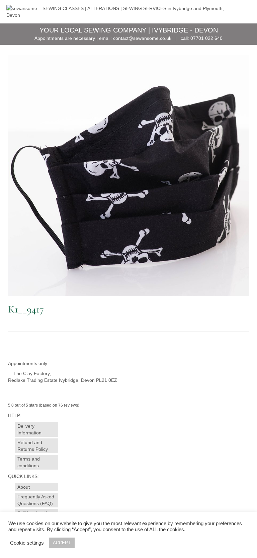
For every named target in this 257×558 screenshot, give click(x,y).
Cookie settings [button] (27, 543)
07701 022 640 (206, 38)
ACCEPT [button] (62, 542)
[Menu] (242, 11)
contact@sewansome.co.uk (142, 38)
